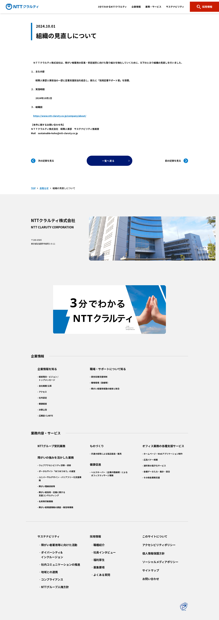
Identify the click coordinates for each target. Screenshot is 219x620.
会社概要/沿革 (45, 385)
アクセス (43, 391)
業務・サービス (153, 6)
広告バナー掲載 (151, 459)
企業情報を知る (47, 369)
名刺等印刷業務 (46, 501)
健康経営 (43, 403)
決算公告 (43, 409)
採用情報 (95, 536)
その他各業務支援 (152, 477)
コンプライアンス (52, 579)
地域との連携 (49, 572)
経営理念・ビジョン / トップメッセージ (48, 378)
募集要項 (99, 567)
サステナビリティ (175, 6)
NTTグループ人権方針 (55, 587)
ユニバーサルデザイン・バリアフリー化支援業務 (60, 479)
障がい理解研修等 (47, 486)
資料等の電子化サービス (155, 465)
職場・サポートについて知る (108, 369)
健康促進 (95, 464)
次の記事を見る (46, 160)
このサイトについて (154, 536)
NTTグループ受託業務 (51, 446)
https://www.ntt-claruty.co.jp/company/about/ (59, 115)
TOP (33, 188)
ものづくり (97, 446)
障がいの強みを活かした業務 (56, 457)
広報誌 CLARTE (46, 415)
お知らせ (44, 188)
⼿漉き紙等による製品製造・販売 (106, 453)
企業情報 (136, 6)
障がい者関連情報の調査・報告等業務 (56, 507)
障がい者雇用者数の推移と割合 (105, 388)
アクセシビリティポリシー (159, 545)
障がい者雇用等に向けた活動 (59, 545)
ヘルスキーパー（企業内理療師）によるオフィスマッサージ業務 (109, 474)
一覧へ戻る (108, 160)
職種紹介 (99, 545)
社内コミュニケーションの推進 (60, 564)
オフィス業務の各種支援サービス (163, 446)
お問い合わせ (150, 579)
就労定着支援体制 (99, 376)
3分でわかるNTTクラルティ (112, 6)
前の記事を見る (173, 160)
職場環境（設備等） (100, 382)
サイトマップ (150, 570)
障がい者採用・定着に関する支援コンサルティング (52, 494)
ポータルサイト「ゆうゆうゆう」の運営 (57, 471)
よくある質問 (101, 575)
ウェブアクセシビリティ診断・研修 (55, 465)
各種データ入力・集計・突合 (157, 471)
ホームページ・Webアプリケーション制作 (163, 453)
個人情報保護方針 (153, 553)
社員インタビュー (104, 552)
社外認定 (43, 397)
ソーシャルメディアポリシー (160, 562)
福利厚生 (99, 560)
